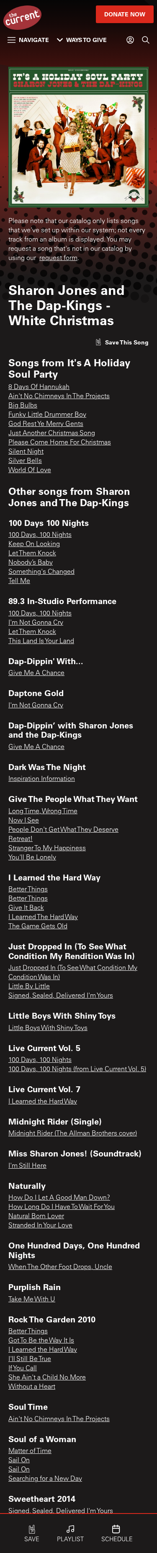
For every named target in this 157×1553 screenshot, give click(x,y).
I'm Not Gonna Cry (35, 623)
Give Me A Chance (36, 673)
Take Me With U (31, 1299)
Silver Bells (25, 461)
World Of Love (29, 470)
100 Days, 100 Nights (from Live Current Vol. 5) (77, 1069)
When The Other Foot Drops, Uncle (60, 1267)
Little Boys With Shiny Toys (48, 1028)
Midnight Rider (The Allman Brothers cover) (72, 1133)
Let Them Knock (32, 553)
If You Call (22, 1368)
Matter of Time (29, 1451)
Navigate (34, 40)
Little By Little (29, 986)
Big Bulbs (22, 405)
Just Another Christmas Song (51, 433)
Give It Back (26, 908)
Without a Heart (31, 1387)
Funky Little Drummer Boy (47, 415)
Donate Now (124, 14)
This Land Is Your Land (41, 641)
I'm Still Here (27, 1166)
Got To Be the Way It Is (41, 1341)
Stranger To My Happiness (47, 848)
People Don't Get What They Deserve (63, 830)
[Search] (146, 40)
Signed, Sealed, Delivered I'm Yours (60, 996)
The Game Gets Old (37, 926)
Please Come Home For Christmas (59, 442)
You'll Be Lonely (32, 857)
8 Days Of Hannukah (38, 387)
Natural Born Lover (36, 1216)
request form (58, 258)
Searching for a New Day (45, 1479)
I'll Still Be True (29, 1359)
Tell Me (19, 581)
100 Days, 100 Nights (40, 535)
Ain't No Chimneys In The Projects (59, 396)
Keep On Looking (34, 544)
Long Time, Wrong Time (42, 811)
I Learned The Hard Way (43, 917)
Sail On (19, 1460)
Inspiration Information (41, 779)
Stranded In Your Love (40, 1225)
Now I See (23, 820)
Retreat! (20, 839)
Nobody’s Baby (30, 563)
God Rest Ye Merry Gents (45, 424)
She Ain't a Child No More (47, 1377)
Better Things (28, 889)
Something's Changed (41, 572)
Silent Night (26, 452)
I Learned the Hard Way (42, 1101)
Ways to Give (86, 40)
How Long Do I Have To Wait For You (61, 1207)
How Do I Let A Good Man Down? (59, 1198)
